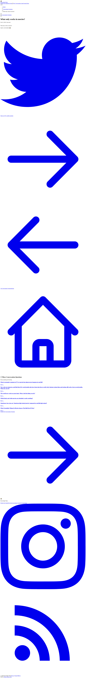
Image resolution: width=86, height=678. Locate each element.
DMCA (19, 675)
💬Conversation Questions (6, 14)
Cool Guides (5, 3)
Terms (16, 675)
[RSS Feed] (43, 674)
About (27, 3)
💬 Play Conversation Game (17, 3)
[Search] (1, 4)
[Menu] (2, 4)
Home (2, 3)
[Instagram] (43, 588)
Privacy (12, 675)
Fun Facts (10, 3)
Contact (24, 3)
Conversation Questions (8, 9)
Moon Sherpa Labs (8, 676)
